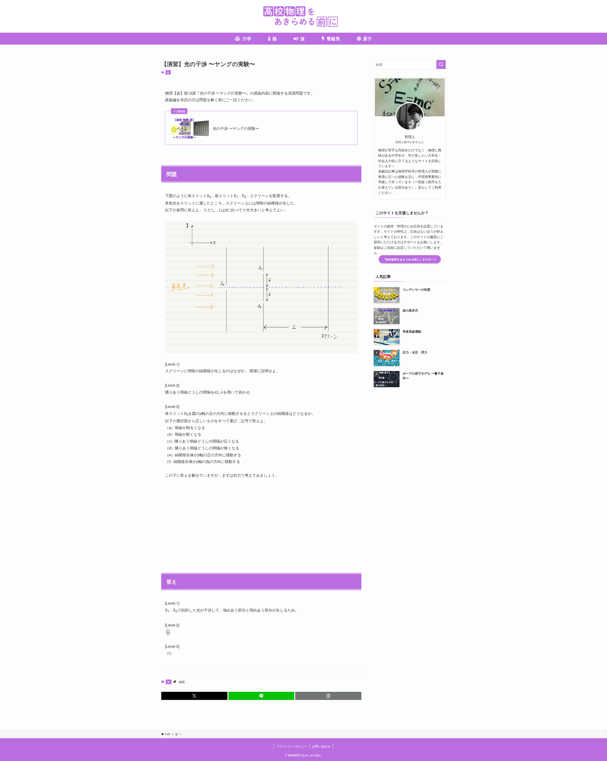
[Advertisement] (261, 519)
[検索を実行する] (441, 64)
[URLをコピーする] (328, 696)
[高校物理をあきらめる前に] (303, 16)
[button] (194, 696)
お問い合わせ (321, 746)
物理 (182, 682)
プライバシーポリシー (291, 746)
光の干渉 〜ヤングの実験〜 (236, 128)
